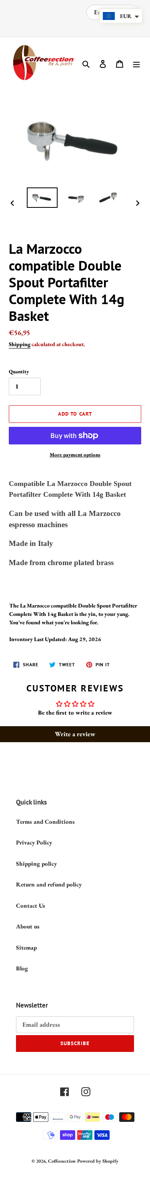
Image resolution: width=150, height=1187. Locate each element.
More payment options (75, 454)
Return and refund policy (49, 884)
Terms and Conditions (45, 821)
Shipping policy (36, 863)
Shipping (19, 344)
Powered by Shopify (97, 1161)
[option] (42, 197)
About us (28, 926)
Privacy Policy (34, 842)
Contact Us (30, 905)
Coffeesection (62, 1161)
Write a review (75, 734)
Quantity (19, 371)
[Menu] (136, 63)
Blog (22, 968)
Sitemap (26, 947)
